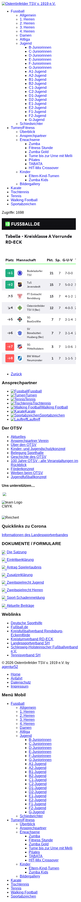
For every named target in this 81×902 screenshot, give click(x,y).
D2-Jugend (38, 100)
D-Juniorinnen (40, 55)
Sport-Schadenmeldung (26, 597)
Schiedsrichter (31, 124)
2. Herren (27, 23)
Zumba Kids (38, 180)
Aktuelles (18, 437)
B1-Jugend (37, 79)
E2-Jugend (37, 108)
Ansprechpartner (33, 136)
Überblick (27, 132)
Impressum (19, 686)
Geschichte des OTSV (28, 457)
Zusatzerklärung (20, 575)
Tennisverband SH (25, 655)
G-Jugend (37, 120)
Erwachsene (30, 140)
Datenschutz (21, 682)
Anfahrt (16, 678)
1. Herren (27, 19)
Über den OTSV (23, 445)
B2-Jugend (37, 83)
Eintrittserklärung (20, 560)
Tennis (16, 196)
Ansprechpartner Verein (30, 441)
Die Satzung (17, 552)
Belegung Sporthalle (27, 453)
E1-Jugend (37, 104)
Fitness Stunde (41, 148)
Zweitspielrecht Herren (25, 590)
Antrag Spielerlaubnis (24, 567)
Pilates (34, 160)
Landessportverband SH (30, 643)
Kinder (25, 172)
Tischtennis (20, 192)
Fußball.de (19, 627)
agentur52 (10, 667)
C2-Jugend (38, 91)
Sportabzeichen (23, 204)
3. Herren (27, 27)
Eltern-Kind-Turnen (44, 176)
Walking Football (24, 200)
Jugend (26, 43)
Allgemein (28, 15)
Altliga (25, 39)
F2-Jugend (37, 116)
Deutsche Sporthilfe (26, 623)
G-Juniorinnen (40, 67)
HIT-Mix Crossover (43, 168)
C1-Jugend (38, 87)
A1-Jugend (37, 71)
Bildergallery (30, 184)
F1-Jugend (37, 112)
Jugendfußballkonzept (28, 477)
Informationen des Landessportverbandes (35, 535)
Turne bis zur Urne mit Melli (50, 156)
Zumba (34, 144)
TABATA (36, 164)
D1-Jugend (38, 95)
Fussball (18, 11)
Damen (26, 35)
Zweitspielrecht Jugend (25, 582)
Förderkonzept (22, 469)
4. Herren (27, 31)
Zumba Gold (39, 152)
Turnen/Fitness (23, 128)
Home (15, 674)
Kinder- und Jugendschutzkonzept (38, 449)
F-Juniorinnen (40, 63)
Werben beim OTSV (27, 473)
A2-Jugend (37, 75)
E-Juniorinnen (40, 59)
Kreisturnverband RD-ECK (32, 639)
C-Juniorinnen (40, 51)
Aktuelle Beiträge (20, 606)
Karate (16, 188)
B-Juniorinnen (40, 47)
